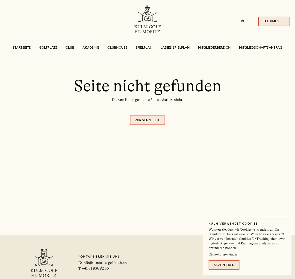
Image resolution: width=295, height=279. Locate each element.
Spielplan (144, 47)
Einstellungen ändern (224, 254)
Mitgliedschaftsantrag (260, 47)
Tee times (271, 21)
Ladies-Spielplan (175, 47)
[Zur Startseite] (147, 21)
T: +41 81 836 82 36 (93, 268)
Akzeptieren (224, 265)
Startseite (22, 47)
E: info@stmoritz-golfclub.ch (102, 263)
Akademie (91, 47)
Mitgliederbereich (214, 47)
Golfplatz (48, 47)
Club (69, 47)
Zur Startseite (147, 120)
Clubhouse (117, 47)
